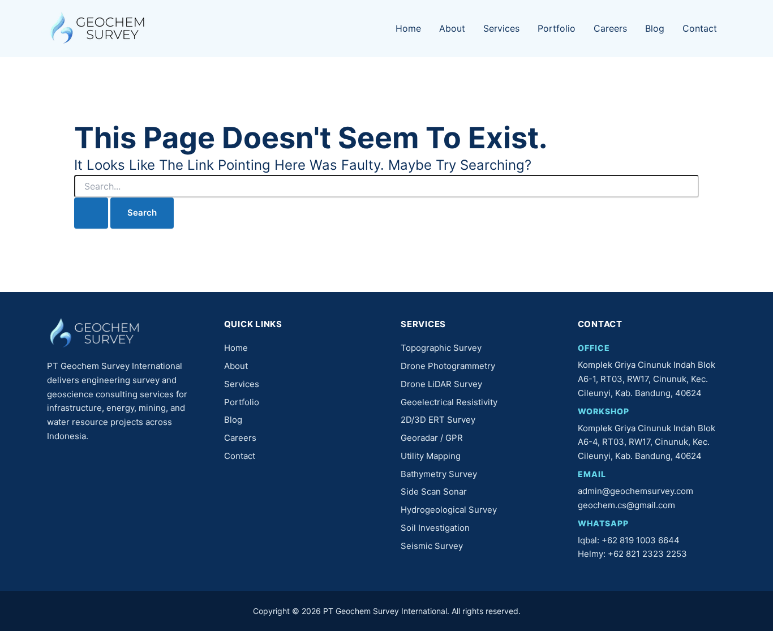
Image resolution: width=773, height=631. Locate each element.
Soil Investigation (435, 527)
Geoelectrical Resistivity (449, 402)
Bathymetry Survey (439, 474)
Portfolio (557, 28)
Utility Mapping (431, 455)
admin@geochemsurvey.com (635, 491)
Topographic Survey (441, 347)
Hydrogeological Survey (449, 509)
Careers (610, 28)
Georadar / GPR (432, 437)
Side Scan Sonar (434, 491)
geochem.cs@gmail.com (626, 505)
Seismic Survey (432, 545)
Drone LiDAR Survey (441, 384)
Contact (699, 28)
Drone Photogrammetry (448, 365)
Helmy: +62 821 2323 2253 (632, 553)
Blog (654, 28)
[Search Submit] (91, 213)
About (452, 28)
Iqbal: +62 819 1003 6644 (629, 540)
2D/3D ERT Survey (438, 419)
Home (408, 28)
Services (501, 28)
